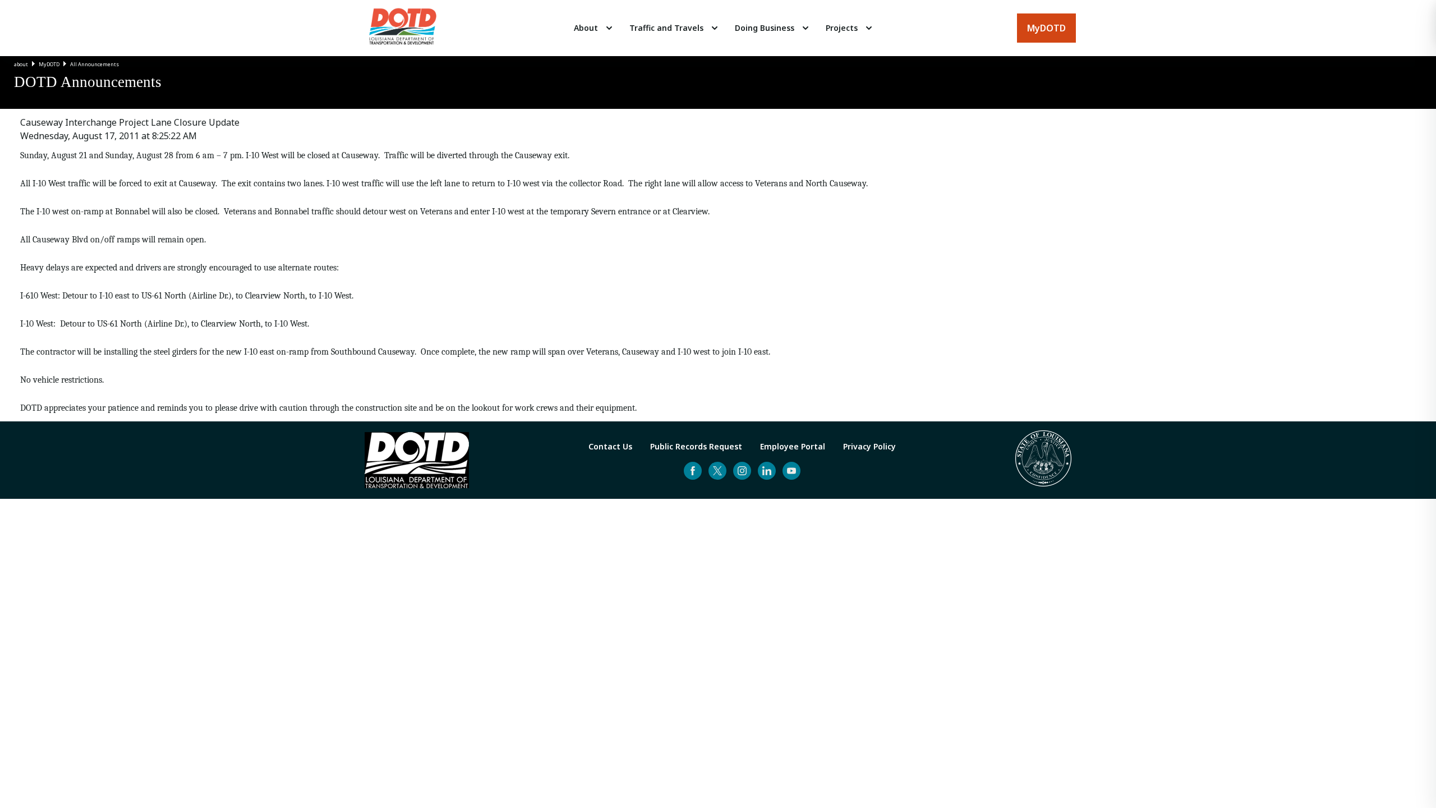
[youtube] (791, 471)
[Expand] (609, 28)
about (21, 64)
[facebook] (693, 471)
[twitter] (717, 471)
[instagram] (742, 471)
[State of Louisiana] (1043, 460)
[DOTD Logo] (402, 28)
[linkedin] (767, 471)
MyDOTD (49, 64)
